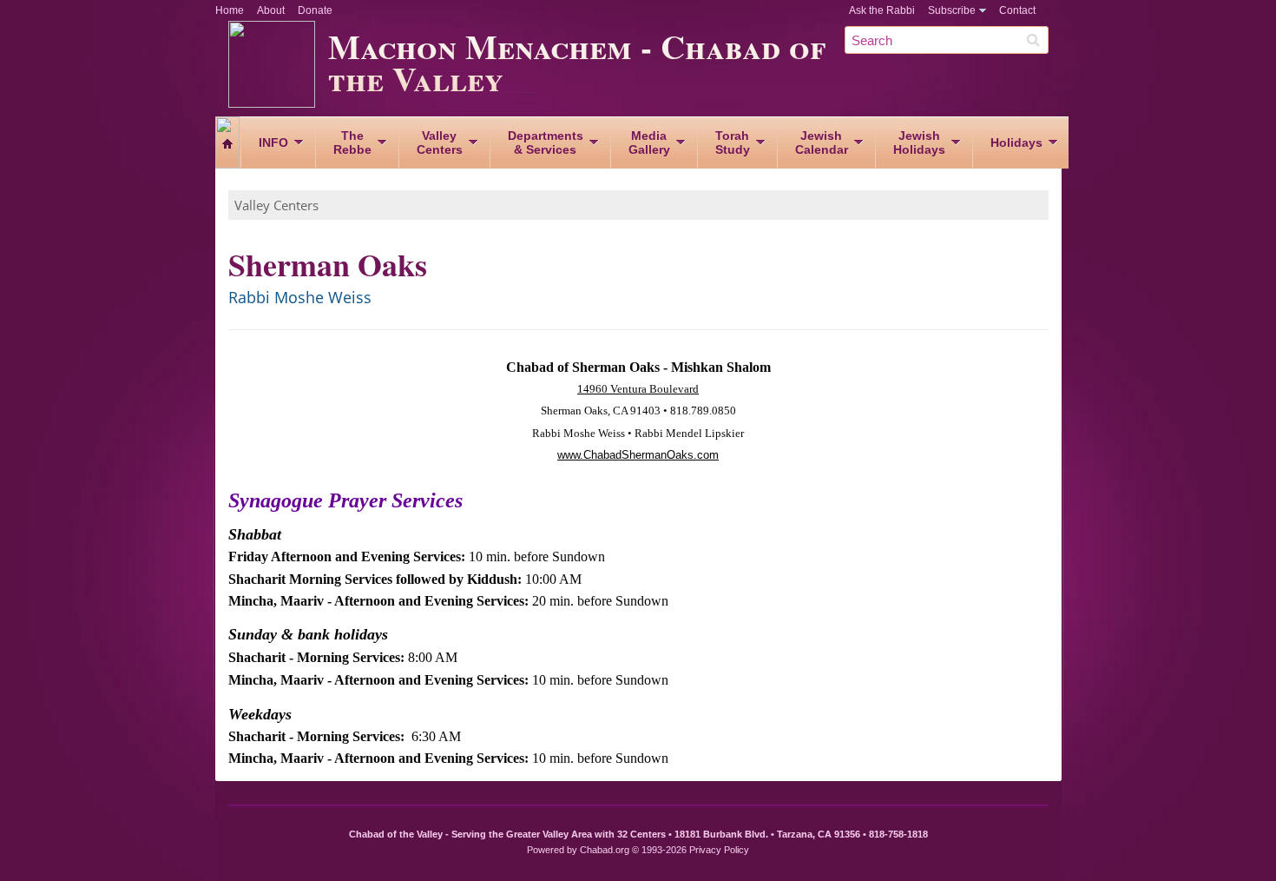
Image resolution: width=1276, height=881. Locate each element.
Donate (315, 10)
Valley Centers (276, 205)
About (271, 10)
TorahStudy (732, 142)
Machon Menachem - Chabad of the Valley (576, 62)
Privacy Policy (719, 850)
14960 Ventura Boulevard (638, 388)
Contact (1017, 10)
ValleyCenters (440, 142)
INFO (273, 142)
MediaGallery (649, 142)
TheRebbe (352, 142)
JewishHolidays (919, 142)
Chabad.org (604, 850)
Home (229, 10)
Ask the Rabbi (882, 10)
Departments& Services (545, 142)
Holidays (1016, 142)
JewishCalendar (821, 142)
